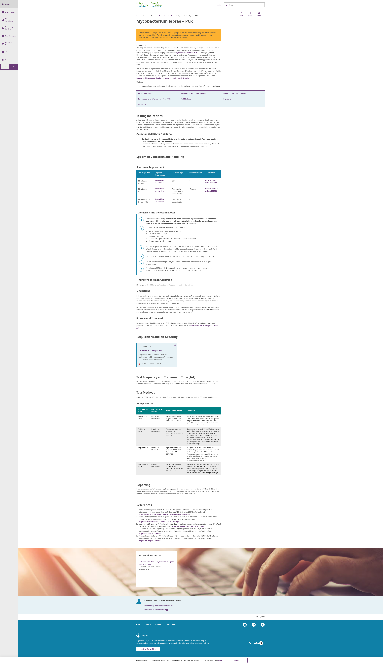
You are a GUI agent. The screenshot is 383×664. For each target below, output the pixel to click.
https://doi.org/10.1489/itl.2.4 (150, 533)
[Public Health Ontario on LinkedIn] (245, 625)
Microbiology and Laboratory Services (158, 606)
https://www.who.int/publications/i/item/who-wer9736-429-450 (164, 514)
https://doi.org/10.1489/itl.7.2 (150, 541)
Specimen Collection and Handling (193, 93)
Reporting (227, 99)
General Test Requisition (159, 181)
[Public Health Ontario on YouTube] (254, 625)
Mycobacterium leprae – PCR (164, 21)
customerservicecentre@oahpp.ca (157, 610)
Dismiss (236, 660)
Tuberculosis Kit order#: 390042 (211, 181)
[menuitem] (9, 4)
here (220, 660)
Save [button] (241, 15)
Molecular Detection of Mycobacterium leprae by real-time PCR (156, 563)
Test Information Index (167, 16)
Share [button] (250, 15)
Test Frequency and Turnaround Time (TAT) (154, 99)
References (142, 104)
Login (219, 5)
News (138, 625)
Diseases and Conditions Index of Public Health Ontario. (167, 78)
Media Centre (171, 625)
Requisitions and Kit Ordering (234, 93)
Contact (148, 625)
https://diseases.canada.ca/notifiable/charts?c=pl (159, 521)
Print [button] (259, 15)
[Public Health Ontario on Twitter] (263, 625)
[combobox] (244, 5)
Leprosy (139, 78)
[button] (226, 4)
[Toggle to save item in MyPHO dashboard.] (175, 345)
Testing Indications (145, 93)
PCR (186, 52)
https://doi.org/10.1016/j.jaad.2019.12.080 (187, 526)
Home (138, 16)
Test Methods (186, 99)
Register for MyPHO (148, 649)
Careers (158, 625)
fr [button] (13, 67)
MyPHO (145, 635)
